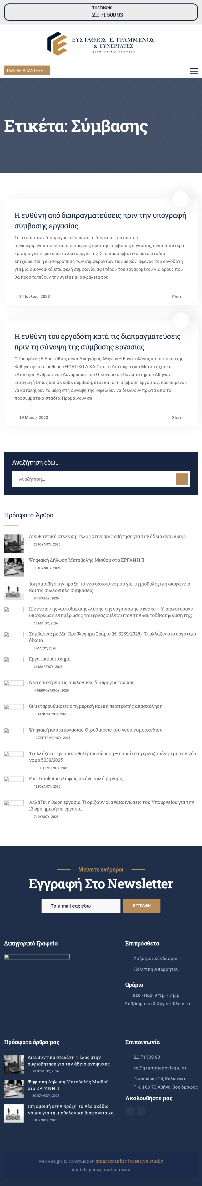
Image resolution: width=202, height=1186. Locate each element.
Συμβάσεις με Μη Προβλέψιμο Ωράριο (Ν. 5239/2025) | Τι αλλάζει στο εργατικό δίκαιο (112, 636)
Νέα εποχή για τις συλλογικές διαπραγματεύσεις (82, 682)
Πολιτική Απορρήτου (156, 969)
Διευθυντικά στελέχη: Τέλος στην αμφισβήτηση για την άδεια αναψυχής (107, 536)
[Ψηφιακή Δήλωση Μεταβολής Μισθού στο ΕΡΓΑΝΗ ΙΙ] (14, 567)
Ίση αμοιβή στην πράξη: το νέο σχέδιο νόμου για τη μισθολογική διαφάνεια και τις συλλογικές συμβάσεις (109, 587)
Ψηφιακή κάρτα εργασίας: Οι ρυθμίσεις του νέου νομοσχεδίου (95, 730)
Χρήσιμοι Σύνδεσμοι (155, 958)
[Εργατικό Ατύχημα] (14, 666)
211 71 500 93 (107, 14)
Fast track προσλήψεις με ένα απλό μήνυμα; (76, 778)
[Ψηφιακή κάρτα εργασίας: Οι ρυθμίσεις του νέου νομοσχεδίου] (14, 737)
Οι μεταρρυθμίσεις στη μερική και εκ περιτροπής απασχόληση (95, 706)
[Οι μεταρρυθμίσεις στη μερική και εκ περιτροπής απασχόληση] (14, 713)
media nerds (116, 1169)
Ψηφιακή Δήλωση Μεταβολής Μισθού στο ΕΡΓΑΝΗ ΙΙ (87, 560)
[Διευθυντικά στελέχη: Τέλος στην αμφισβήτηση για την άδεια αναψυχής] (14, 543)
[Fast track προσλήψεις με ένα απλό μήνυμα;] (14, 786)
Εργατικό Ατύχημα (49, 658)
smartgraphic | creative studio (129, 1161)
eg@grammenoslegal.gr (160, 1068)
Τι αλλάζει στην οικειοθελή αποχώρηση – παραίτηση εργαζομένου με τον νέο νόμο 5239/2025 (112, 756)
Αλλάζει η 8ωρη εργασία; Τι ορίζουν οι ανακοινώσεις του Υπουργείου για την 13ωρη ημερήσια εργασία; (111, 805)
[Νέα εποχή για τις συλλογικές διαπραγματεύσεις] (14, 689)
